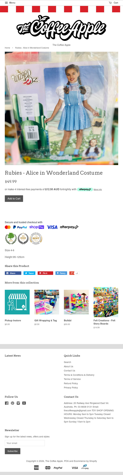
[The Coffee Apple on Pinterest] (12, 403)
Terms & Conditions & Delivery (79, 374)
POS (66, 461)
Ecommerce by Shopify (85, 461)
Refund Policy (71, 383)
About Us (68, 366)
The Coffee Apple (54, 461)
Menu (12, 2)
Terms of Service (72, 379)
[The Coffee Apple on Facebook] (6, 403)
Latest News (13, 355)
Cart (115, 2)
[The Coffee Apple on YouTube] (24, 403)
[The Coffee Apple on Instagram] (18, 403)
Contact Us (69, 370)
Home (7, 47)
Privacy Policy (71, 387)
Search (67, 362)
